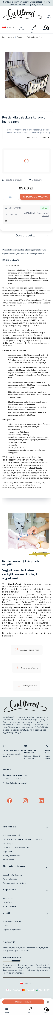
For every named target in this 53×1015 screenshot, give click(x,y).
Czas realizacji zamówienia (15, 883)
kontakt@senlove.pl (16, 783)
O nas (5, 925)
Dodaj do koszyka (36, 197)
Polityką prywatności (13, 973)
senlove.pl (33, 457)
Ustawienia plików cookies (15, 847)
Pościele (20, 37)
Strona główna (8, 37)
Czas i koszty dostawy (12, 875)
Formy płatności (10, 879)
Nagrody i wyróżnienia (13, 930)
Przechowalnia (9, 906)
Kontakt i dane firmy (12, 921)
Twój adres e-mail (12, 957)
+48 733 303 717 (16, 775)
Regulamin (7, 851)
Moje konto (8, 898)
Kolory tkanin (8, 860)
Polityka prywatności (12, 835)
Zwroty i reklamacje (12, 856)
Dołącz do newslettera (16, 961)
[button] (26, 235)
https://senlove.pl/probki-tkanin (25, 487)
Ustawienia (8, 902)
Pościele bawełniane (34, 37)
